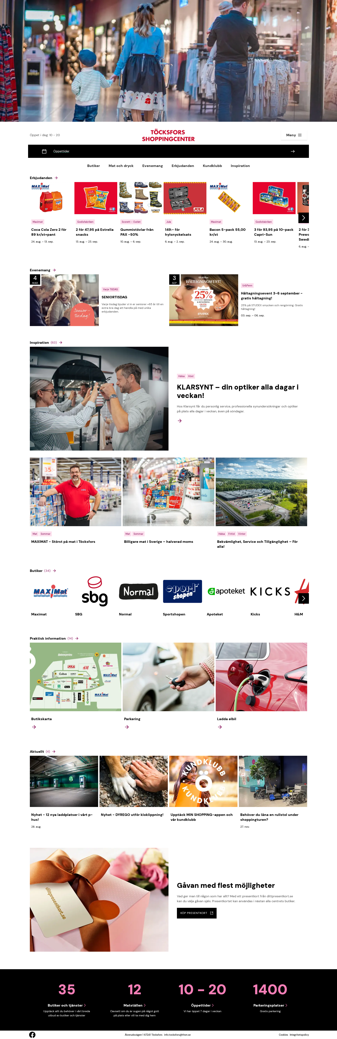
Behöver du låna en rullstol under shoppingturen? (269, 817)
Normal (125, 614)
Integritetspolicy (299, 1034)
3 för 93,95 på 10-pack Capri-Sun (273, 232)
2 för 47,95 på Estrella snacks (95, 232)
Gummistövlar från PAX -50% (137, 232)
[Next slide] (303, 218)
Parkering (132, 719)
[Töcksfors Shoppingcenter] (168, 135)
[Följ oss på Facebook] (32, 1035)
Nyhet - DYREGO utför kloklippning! (132, 814)
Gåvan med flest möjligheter (226, 885)
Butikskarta (41, 719)
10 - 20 (45, 135)
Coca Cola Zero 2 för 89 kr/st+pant (48, 232)
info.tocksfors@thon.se (177, 1034)
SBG (78, 614)
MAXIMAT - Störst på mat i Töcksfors (63, 541)
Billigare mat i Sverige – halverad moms (158, 541)
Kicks (255, 614)
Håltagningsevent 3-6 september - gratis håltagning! (272, 295)
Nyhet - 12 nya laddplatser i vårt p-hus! (62, 817)
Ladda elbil (226, 719)
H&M (299, 614)
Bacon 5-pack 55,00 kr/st (228, 232)
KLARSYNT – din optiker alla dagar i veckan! (238, 391)
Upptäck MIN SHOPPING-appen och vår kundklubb (202, 817)
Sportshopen (174, 614)
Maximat (39, 614)
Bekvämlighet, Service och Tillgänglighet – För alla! (257, 544)
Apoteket (215, 614)
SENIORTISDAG (114, 297)
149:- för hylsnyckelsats (178, 232)
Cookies (283, 1034)
